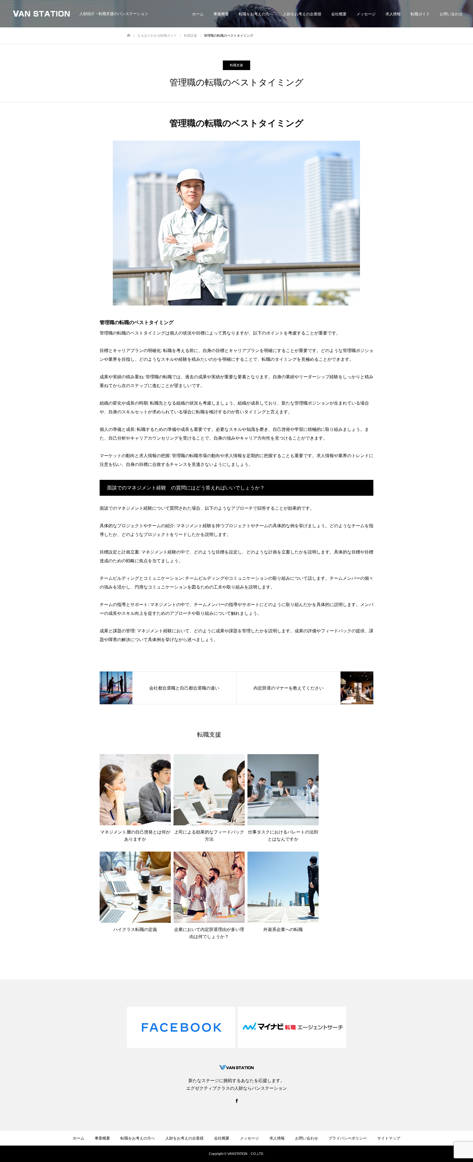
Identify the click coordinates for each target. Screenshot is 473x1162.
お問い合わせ (451, 14)
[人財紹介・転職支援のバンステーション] (42, 14)
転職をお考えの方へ (256, 14)
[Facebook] (236, 1100)
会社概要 (339, 14)
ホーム (198, 14)
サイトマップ (388, 1138)
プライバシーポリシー (347, 1138)
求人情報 (393, 14)
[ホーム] (128, 35)
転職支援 (236, 65)
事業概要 (221, 14)
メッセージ (366, 14)
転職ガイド (420, 14)
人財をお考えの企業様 (302, 14)
